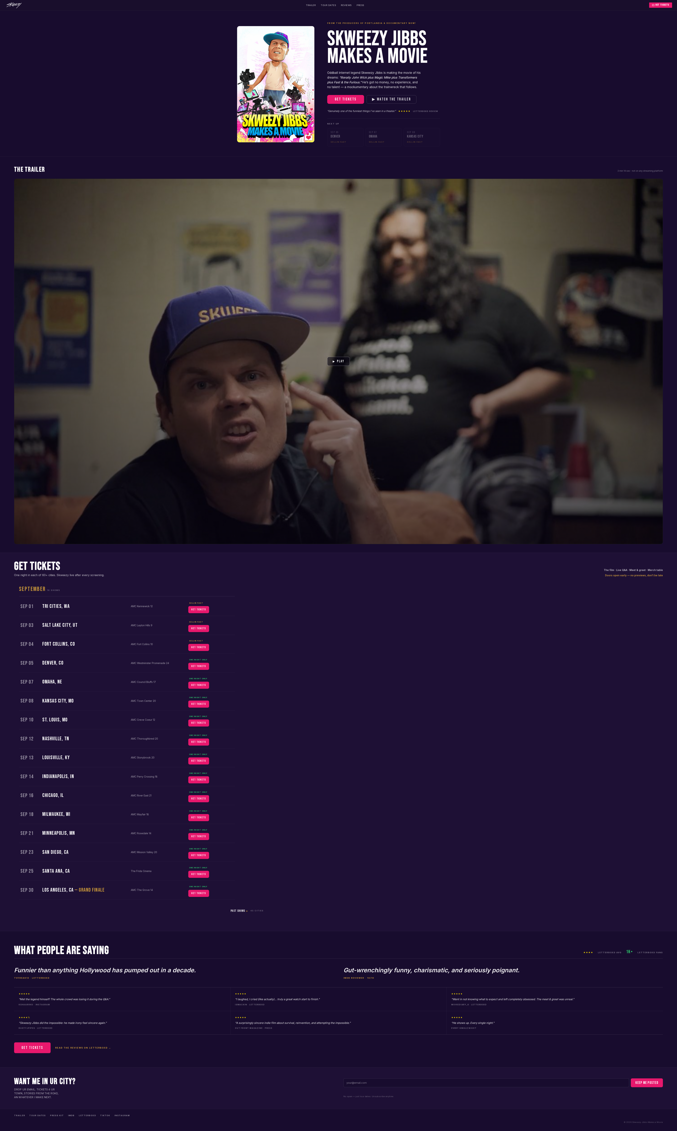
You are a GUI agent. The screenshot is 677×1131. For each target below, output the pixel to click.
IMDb (71, 1115)
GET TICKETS (198, 609)
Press (360, 5)
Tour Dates (328, 5)
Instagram (122, 1115)
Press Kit (57, 1115)
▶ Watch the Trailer (391, 99)
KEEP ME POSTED (646, 1083)
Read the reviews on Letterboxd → (83, 1047)
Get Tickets (662, 5)
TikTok (105, 1115)
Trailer (311, 5)
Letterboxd (87, 1115)
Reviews (346, 5)
